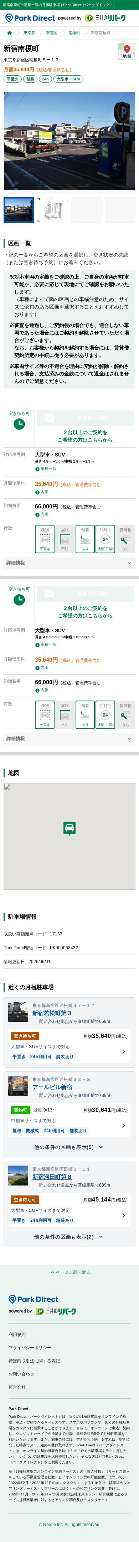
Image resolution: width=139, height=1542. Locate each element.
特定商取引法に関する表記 (34, 1360)
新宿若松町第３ (52, 1013)
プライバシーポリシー (30, 1347)
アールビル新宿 (52, 1087)
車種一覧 (48, 468)
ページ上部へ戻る (73, 1272)
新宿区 (52, 33)
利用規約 (17, 1334)
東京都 (29, 33)
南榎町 (74, 33)
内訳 (44, 492)
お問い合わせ (21, 1374)
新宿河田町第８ (52, 1177)
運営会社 (17, 1387)
